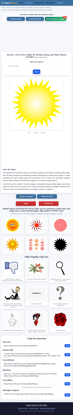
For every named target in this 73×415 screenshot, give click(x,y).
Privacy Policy (39, 3)
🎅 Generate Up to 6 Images (56, 18)
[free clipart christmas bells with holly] (36, 268)
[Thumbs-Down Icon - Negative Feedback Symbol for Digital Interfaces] (12, 268)
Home (21, 3)
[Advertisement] (36, 37)
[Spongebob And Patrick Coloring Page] (12, 319)
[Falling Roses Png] (60, 319)
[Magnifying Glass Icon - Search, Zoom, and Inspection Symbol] (60, 268)
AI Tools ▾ (29, 3)
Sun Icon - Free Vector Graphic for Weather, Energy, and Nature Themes (28, 7)
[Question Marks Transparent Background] (60, 293)
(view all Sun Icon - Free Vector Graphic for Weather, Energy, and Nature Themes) (36, 214)
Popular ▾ (60, 3)
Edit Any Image (16, 19)
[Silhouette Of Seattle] (36, 293)
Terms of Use (50, 3)
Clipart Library (31, 405)
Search (37, 72)
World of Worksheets (47, 408)
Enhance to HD (47, 196)
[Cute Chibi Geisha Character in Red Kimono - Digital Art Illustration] (36, 319)
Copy (67, 345)
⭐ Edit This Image (26, 196)
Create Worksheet (35, 19)
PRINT (26, 203)
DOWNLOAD (48, 203)
